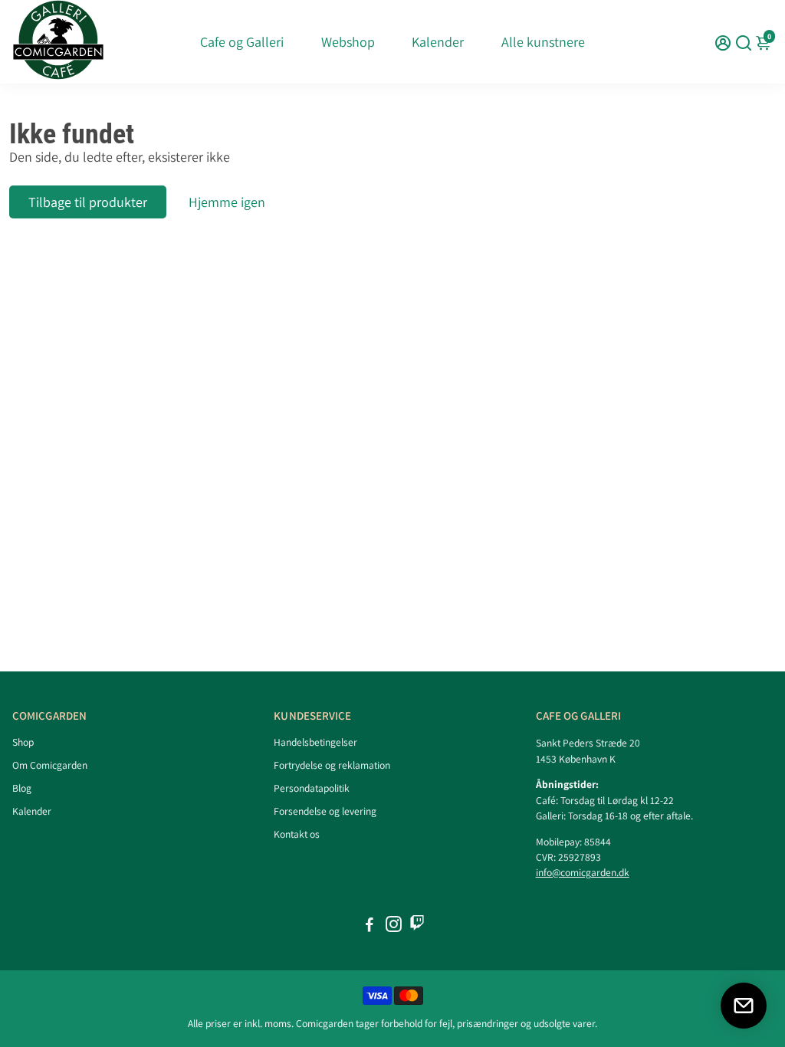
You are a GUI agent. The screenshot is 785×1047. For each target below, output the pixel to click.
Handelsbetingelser (315, 742)
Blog (21, 788)
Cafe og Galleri (242, 42)
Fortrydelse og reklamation (332, 765)
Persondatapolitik (312, 788)
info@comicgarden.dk (582, 872)
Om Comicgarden (49, 765)
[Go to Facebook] (369, 926)
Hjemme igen (227, 202)
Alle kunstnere (543, 42)
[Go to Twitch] (417, 926)
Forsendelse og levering (325, 811)
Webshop (348, 42)
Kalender (438, 42)
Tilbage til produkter (87, 202)
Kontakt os (297, 834)
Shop (23, 742)
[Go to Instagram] (393, 926)
